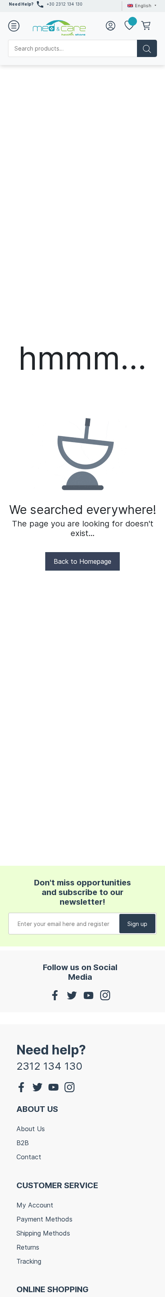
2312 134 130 (49, 1066)
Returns (27, 1247)
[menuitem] (140, 5)
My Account (34, 1205)
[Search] (147, 48)
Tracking (28, 1261)
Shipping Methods (43, 1233)
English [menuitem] (143, 5)
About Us (30, 1129)
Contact (28, 1157)
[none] (140, 5)
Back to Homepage (82, 561)
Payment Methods (44, 1219)
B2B (22, 1143)
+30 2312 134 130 (64, 4)
